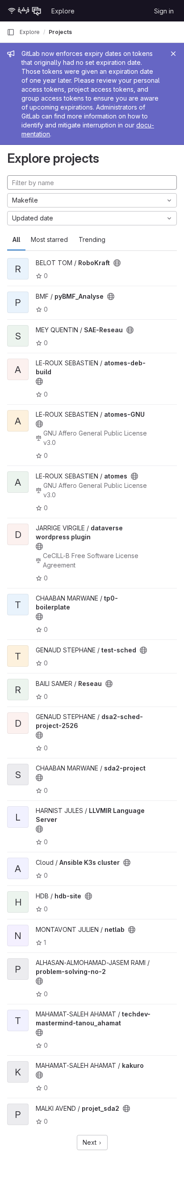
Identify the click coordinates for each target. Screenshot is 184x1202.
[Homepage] (24, 11)
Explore (63, 11)
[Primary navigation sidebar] (11, 32)
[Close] (173, 53)
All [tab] (16, 239)
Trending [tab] (92, 239)
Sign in (164, 11)
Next (90, 1142)
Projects (60, 32)
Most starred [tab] (49, 239)
